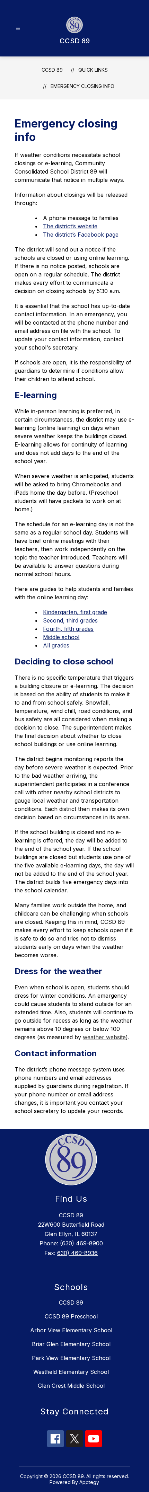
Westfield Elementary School (71, 1371)
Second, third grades (70, 620)
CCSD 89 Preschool (71, 1316)
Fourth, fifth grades (68, 628)
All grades (56, 645)
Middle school (61, 637)
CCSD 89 (52, 70)
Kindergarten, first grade (75, 612)
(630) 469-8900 (81, 1243)
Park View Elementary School (71, 1357)
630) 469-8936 (77, 1253)
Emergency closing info (82, 86)
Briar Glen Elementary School (71, 1344)
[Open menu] (18, 29)
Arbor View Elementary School (71, 1330)
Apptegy (89, 1482)
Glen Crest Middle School (71, 1385)
